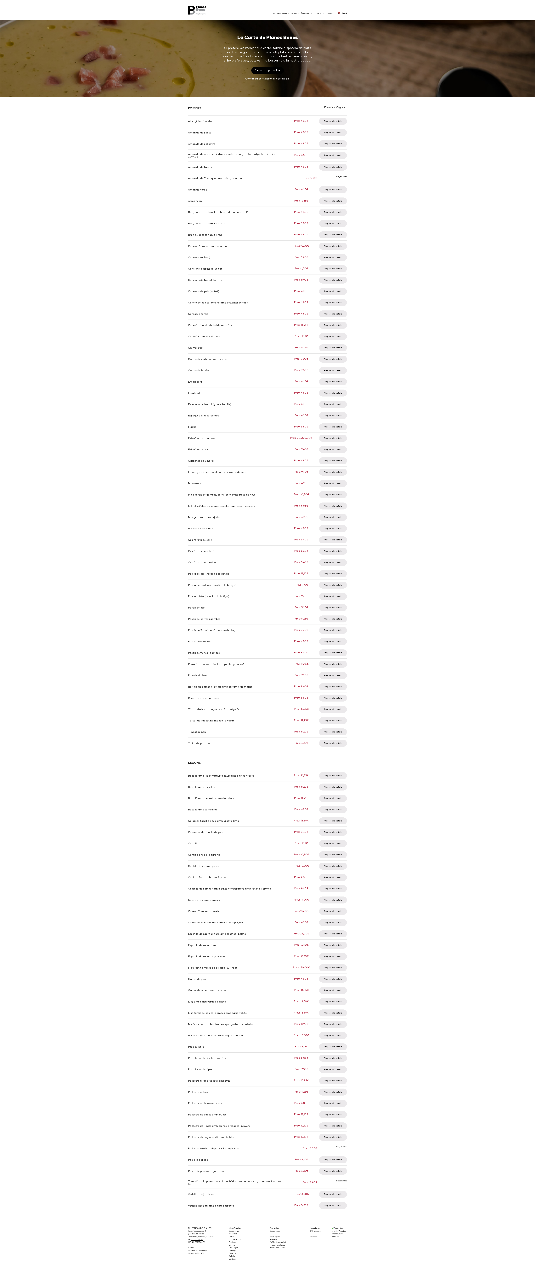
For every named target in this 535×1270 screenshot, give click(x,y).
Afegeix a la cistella (333, 121)
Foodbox (232, 1242)
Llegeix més (341, 176)
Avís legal (273, 1239)
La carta (232, 1236)
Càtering (304, 13)
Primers (328, 107)
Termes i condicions (277, 1245)
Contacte (331, 13)
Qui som (293, 13)
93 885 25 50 (197, 1239)
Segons (340, 107)
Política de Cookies (277, 1248)
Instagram (316, 1231)
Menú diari (233, 1234)
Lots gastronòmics (236, 1239)
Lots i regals (317, 13)
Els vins (232, 1245)
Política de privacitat (278, 1242)
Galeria (232, 1256)
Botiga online (280, 13)
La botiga (232, 1250)
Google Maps (275, 1231)
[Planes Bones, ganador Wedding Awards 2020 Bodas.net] (340, 1232)
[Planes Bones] (199, 10)
